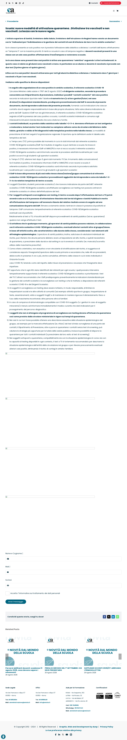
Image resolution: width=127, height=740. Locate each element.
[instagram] (20, 3)
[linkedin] (9, 3)
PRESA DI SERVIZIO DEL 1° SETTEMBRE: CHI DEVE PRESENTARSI (63, 669)
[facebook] (6, 3)
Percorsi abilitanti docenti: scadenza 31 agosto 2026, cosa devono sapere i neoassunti (23, 670)
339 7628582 (74, 705)
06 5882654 (12, 700)
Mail (7, 566)
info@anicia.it (44, 702)
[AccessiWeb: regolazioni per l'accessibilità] (3, 736)
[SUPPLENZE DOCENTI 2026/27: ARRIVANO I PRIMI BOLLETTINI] (103, 638)
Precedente (12, 21)
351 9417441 (79, 708)
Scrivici (8, 580)
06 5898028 (43, 700)
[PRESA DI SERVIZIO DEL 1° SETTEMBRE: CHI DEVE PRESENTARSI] (63, 638)
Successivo (114, 21)
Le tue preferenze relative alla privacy (63, 730)
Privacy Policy (106, 726)
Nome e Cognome (14, 553)
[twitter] (12, 3)
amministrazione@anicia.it (19, 702)
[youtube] (16, 3)
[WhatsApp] (117, 617)
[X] (109, 617)
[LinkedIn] (113, 617)
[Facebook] (104, 617)
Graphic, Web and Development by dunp (78, 726)
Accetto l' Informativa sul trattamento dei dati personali (35, 593)
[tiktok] (23, 3)
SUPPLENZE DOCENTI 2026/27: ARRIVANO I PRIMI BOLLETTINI (102, 669)
